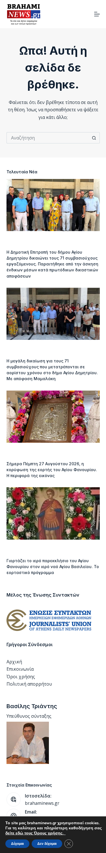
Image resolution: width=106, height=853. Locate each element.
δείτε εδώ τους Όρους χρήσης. (35, 833)
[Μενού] (97, 14)
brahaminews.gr (42, 803)
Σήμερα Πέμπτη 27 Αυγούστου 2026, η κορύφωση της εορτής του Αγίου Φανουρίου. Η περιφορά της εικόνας (52, 469)
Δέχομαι (17, 843)
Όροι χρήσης (21, 676)
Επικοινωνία (20, 669)
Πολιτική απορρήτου (29, 684)
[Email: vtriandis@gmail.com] (14, 816)
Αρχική (14, 662)
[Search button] (94, 137)
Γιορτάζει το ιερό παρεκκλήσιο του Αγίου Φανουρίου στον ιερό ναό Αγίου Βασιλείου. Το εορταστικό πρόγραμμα (53, 566)
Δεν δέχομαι (47, 843)
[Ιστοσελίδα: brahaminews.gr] (14, 799)
